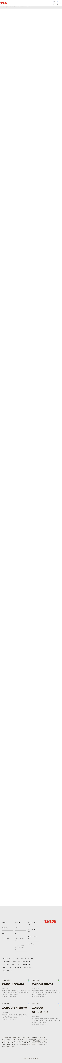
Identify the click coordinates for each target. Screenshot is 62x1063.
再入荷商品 (5, 927)
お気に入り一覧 (15, 964)
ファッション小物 (32, 937)
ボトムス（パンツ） (32, 923)
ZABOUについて (7, 958)
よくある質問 (16, 961)
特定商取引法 (27, 967)
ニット (17, 933)
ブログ (16, 958)
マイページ (6, 964)
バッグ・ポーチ (32, 944)
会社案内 (23, 958)
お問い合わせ (26, 961)
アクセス (30, 958)
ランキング (5, 933)
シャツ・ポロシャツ (19, 939)
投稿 (7, 7)
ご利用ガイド (6, 961)
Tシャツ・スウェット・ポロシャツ (19, 947)
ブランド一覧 (5, 938)
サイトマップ (6, 970)
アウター (17, 922)
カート (5, 967)
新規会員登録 (26, 964)
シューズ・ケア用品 (32, 930)
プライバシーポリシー (15, 967)
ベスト (17, 927)
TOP (3, 7)
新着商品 (4, 922)
